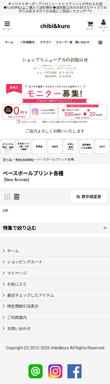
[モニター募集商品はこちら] (55, 104)
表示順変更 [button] (91, 196)
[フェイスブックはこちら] (74, 371)
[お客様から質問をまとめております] (102, 146)
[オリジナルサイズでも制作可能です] (23, 146)
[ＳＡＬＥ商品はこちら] (55, 146)
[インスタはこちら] (55, 371)
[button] (7, 26)
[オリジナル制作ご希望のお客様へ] (8, 146)
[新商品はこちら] (39, 146)
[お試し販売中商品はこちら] (70, 146)
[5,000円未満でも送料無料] (86, 146)
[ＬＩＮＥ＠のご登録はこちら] (35, 371)
